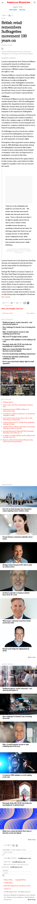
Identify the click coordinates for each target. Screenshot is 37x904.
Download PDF (9, 305)
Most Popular (13, 10)
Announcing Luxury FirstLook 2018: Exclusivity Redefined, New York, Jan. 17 (18, 432)
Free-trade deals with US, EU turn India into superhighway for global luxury (17, 345)
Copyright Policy (20, 880)
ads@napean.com (16, 867)
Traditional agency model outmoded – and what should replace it (17, 323)
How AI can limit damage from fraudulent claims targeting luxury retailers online (17, 510)
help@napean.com (24, 858)
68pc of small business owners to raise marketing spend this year (16, 333)
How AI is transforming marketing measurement (19, 354)
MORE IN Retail (7, 484)
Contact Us (7, 889)
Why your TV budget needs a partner (15, 337)
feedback (31, 897)
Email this (7, 303)
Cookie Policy (8, 883)
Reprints (20, 303)
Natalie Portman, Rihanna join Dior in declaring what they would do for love (19, 427)
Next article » (31, 313)
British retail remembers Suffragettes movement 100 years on (14, 32)
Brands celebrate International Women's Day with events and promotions (18, 440)
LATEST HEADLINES (7, 319)
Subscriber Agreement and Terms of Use (17, 886)
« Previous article (7, 313)
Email (6, 15)
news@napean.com (18, 862)
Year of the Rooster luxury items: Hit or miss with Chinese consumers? (17, 419)
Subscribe (22, 10)
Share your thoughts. (12, 309)
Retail (3, 18)
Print (11, 15)
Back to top (31, 657)
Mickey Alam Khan (10, 58)
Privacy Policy (8, 880)
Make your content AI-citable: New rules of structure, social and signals (17, 350)
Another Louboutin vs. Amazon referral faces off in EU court (16, 594)
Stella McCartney (24, 249)
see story (5, 297)
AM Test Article (8, 402)
